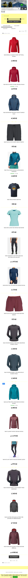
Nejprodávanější (6, 25)
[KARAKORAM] (4, 5)
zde (11, 577)
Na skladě (6, 15)
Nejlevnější (16, 25)
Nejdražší (5, 28)
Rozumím (15, 577)
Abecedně (13, 28)
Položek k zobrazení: (14, 21)
